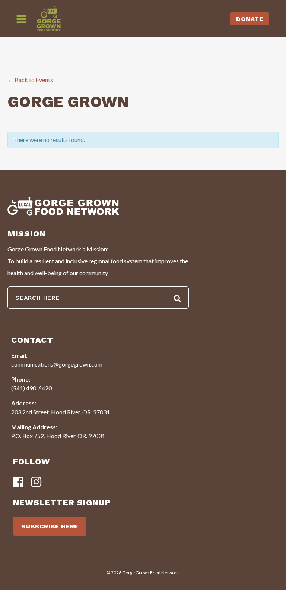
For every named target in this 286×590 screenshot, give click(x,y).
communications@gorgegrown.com (56, 364)
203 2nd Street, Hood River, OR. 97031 (60, 411)
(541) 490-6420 (31, 388)
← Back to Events (30, 79)
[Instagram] (36, 482)
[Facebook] (18, 482)
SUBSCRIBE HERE (49, 526)
